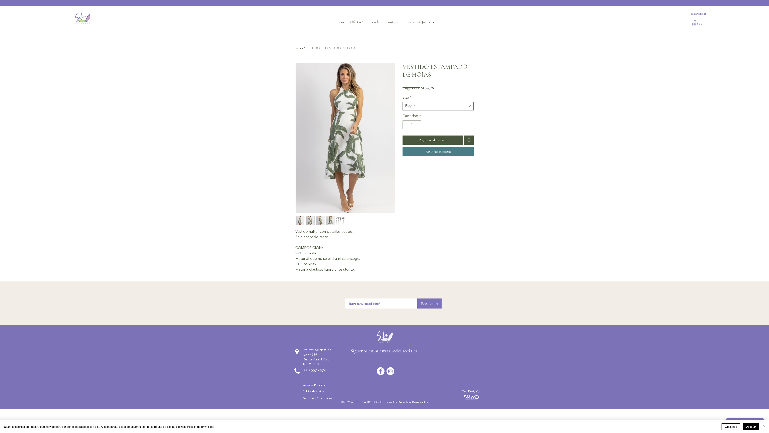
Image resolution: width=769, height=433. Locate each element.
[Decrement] (406, 125)
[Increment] (417, 125)
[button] (698, 23)
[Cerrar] (764, 426)
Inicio (299, 48)
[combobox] (438, 106)
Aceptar (751, 427)
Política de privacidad (200, 427)
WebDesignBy (471, 391)
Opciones (731, 427)
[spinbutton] (411, 125)
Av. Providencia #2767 (318, 350)
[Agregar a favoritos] (469, 140)
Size (407, 97)
